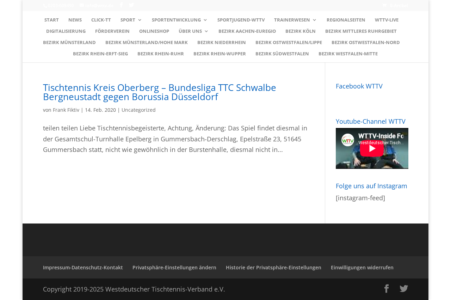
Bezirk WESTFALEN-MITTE (348, 54)
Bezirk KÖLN (300, 31)
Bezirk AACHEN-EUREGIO (247, 31)
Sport (128, 20)
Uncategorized (139, 109)
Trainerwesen (292, 20)
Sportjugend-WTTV (241, 20)
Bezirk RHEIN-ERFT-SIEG (100, 54)
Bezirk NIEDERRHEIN (221, 42)
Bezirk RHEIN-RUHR (160, 54)
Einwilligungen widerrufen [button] (362, 267)
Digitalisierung (66, 31)
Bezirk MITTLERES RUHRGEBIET (361, 31)
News (75, 20)
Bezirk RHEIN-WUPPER (219, 54)
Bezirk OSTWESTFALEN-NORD (366, 42)
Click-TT (101, 20)
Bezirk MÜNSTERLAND (69, 42)
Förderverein (112, 31)
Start (51, 20)
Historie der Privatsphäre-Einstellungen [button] (273, 267)
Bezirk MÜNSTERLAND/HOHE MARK (146, 42)
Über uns (190, 31)
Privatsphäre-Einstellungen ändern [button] (174, 267)
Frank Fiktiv (66, 109)
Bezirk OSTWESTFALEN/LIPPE (288, 42)
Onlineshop (154, 31)
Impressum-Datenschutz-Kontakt (83, 267)
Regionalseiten (346, 20)
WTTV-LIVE (387, 20)
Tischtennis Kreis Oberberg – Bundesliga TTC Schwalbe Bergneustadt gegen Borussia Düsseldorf (159, 92)
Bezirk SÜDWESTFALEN (282, 54)
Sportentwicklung (176, 20)
